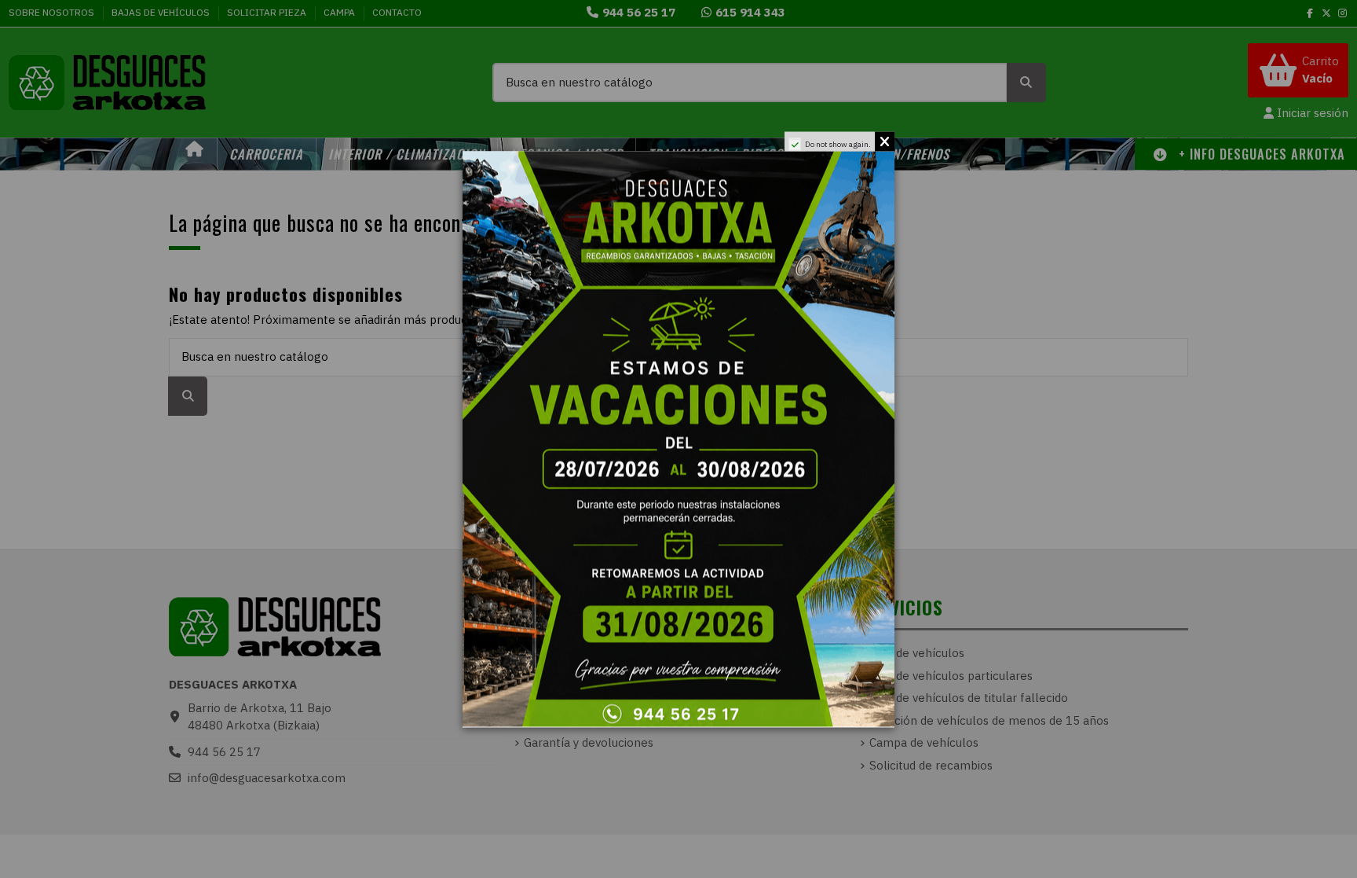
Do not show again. (838, 143)
